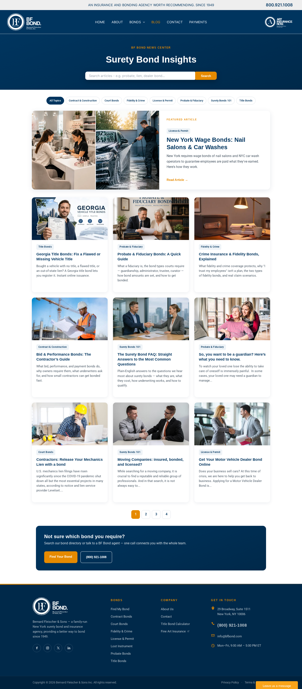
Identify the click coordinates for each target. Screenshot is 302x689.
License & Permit (163, 100)
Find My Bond (120, 609)
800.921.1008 (279, 4)
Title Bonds (245, 100)
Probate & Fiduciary (191, 100)
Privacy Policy (230, 682)
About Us (167, 609)
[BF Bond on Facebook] (37, 648)
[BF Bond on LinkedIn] (69, 648)
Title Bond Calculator (175, 624)
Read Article (177, 180)
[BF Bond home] (68, 606)
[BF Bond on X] (58, 648)
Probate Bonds (121, 653)
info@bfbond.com (229, 636)
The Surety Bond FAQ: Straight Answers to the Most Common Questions (145, 359)
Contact (166, 616)
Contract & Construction (83, 100)
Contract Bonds (121, 616)
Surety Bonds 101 (221, 100)
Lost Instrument (122, 646)
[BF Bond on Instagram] (47, 648)
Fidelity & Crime (136, 100)
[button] (143, 22)
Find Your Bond (61, 556)
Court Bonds (112, 100)
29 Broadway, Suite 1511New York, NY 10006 (233, 611)
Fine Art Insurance (175, 631)
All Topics (55, 100)
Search (206, 76)
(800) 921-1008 (96, 557)
